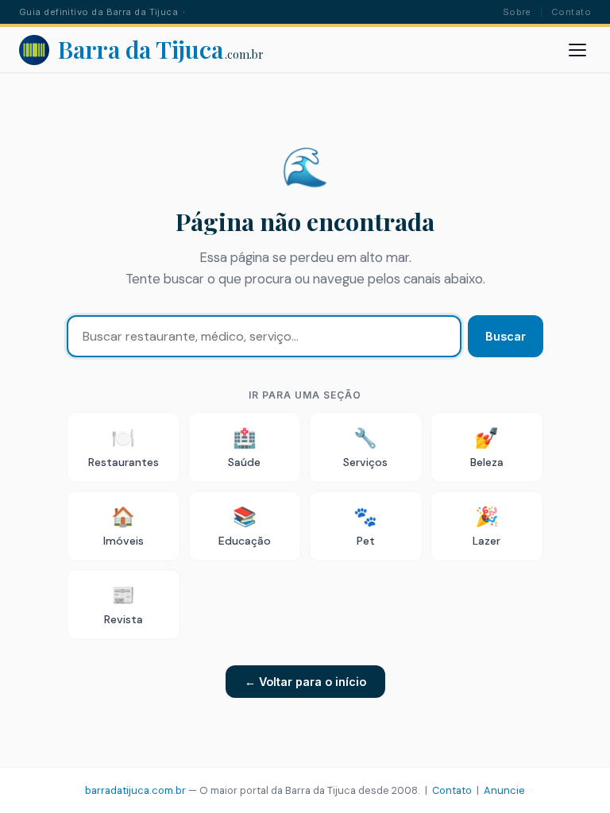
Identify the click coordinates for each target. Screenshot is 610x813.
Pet (365, 526)
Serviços (365, 447)
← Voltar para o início (305, 681)
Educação (244, 526)
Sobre (517, 11)
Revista (123, 604)
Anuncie (504, 790)
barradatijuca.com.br (135, 790)
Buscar (505, 336)
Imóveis (123, 526)
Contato (571, 11)
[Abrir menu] (577, 50)
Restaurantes (123, 447)
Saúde (244, 447)
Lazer (486, 526)
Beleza (487, 447)
